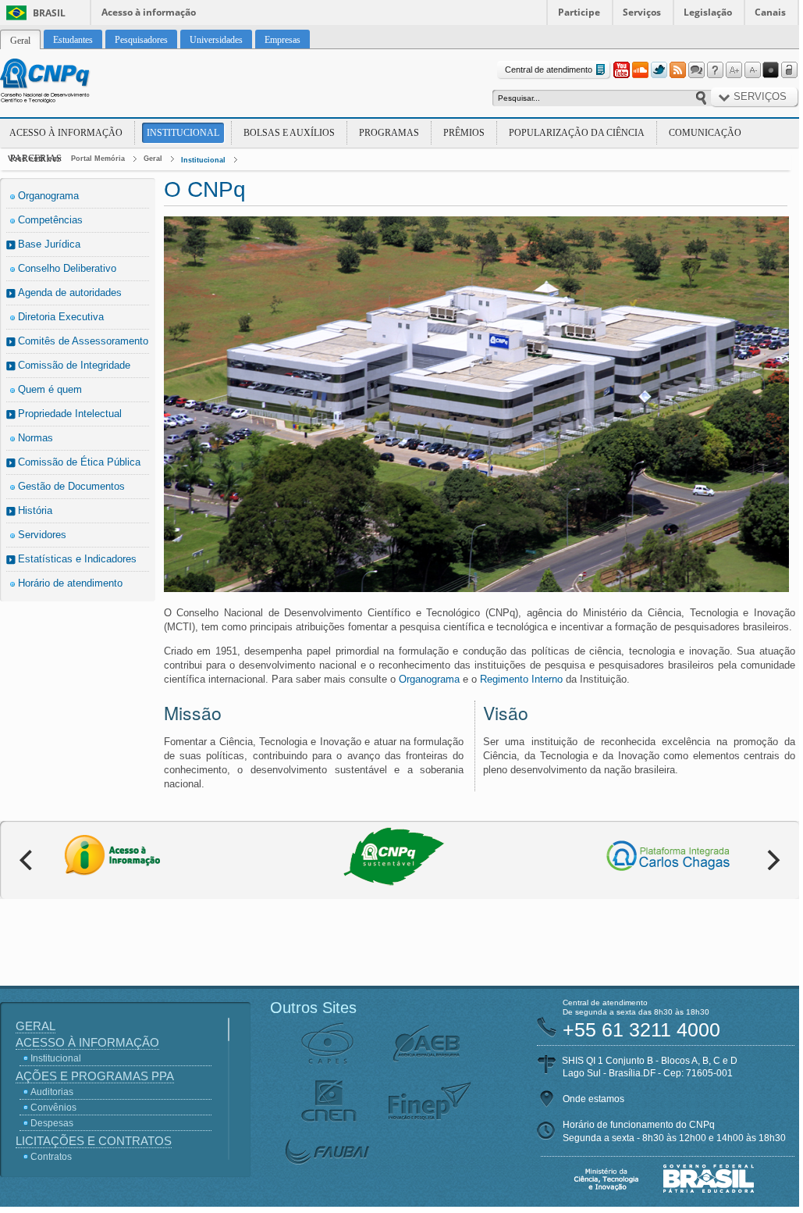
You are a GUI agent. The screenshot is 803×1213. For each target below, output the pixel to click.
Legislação (708, 12)
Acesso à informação (148, 12)
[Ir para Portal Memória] (64, 83)
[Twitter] (658, 70)
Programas (389, 132)
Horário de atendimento (70, 583)
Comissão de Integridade (74, 365)
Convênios (53, 1107)
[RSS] (677, 70)
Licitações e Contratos (94, 1140)
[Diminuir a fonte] (752, 70)
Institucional (183, 132)
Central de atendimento (548, 69)
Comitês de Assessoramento (83, 341)
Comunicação (705, 132)
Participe (579, 12)
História (35, 510)
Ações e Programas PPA (95, 1076)
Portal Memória (98, 158)
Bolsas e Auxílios (289, 132)
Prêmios (464, 132)
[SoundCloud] (639, 70)
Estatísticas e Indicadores (77, 559)
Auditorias (51, 1091)
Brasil (49, 13)
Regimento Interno (521, 679)
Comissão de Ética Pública (79, 462)
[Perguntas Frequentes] (714, 70)
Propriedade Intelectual (70, 413)
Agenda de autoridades (70, 292)
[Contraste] (771, 70)
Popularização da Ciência (577, 132)
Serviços (642, 12)
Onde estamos (593, 1098)
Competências (50, 220)
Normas (35, 438)
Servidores (42, 534)
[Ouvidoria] (696, 70)
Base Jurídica (49, 244)
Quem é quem (50, 389)
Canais (770, 12)
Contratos (51, 1156)
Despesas (51, 1123)
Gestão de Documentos (71, 486)
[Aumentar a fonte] (733, 70)
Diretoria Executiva (61, 317)
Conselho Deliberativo (67, 268)
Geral (153, 158)
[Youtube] (621, 70)
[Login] (789, 70)
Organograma (48, 196)
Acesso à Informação (66, 132)
